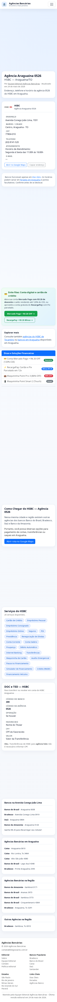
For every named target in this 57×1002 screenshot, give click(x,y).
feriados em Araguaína (30, 180)
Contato (5, 963)
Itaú (31, 966)
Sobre (4, 958)
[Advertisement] (28, 41)
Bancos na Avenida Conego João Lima (23, 802)
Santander (34, 969)
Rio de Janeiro (8, 980)
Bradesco (34, 958)
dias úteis (36, 177)
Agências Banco (37, 983)
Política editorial (9, 966)
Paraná (5, 988)
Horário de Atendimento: (17, 149)
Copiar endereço (37, 165)
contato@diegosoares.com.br (15, 950)
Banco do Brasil (36, 961)
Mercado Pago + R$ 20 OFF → (21, 313)
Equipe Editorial (9, 961)
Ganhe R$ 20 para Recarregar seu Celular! (23, 830)
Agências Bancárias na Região (19, 880)
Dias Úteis (34, 977)
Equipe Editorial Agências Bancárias (24, 83)
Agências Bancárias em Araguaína (21, 841)
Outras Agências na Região (18, 919)
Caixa (32, 963)
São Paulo (6, 977)
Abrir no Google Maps (16, 165)
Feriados (33, 980)
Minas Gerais (7, 983)
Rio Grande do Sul (10, 986)
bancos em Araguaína (29, 339)
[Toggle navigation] (51, 4)
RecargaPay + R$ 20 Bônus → (20, 320)
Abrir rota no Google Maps (20, 541)
